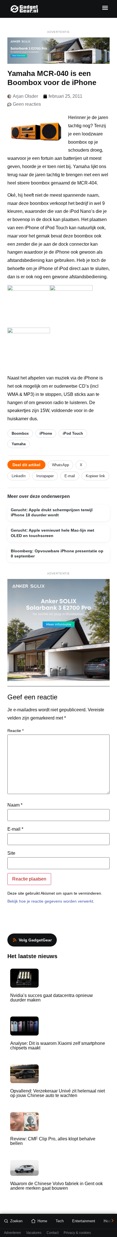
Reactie (15, 731)
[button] (105, 7)
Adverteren (12, 1232)
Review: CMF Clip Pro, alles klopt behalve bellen (52, 1141)
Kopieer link (95, 476)
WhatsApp (60, 465)
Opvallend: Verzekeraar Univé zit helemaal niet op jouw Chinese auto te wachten (57, 1093)
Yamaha (19, 444)
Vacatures (33, 1232)
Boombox (20, 433)
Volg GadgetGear (35, 940)
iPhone (45, 433)
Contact (52, 1232)
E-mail (69, 476)
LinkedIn (19, 476)
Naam (14, 805)
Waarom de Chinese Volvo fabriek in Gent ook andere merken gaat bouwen (56, 1186)
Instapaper (45, 476)
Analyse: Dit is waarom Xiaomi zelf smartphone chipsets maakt (57, 1045)
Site (11, 853)
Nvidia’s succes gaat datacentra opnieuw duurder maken (51, 997)
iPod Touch (73, 433)
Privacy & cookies (77, 1232)
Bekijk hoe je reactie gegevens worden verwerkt (50, 901)
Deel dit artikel (26, 464)
